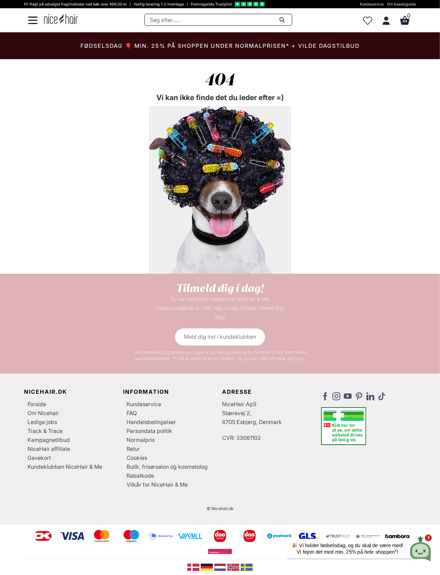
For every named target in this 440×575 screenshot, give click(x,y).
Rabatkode (140, 475)
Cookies (136, 457)
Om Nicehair (43, 413)
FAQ (131, 413)
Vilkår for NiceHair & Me (157, 484)
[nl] (221, 566)
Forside (37, 404)
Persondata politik (149, 430)
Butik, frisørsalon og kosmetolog (167, 466)
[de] (207, 566)
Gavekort (39, 457)
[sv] (247, 566)
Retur (133, 448)
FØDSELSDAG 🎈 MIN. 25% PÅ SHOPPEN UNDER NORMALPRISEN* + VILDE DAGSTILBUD (220, 45)
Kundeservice (372, 4)
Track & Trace (45, 430)
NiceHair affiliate (49, 448)
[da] (194, 566)
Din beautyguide (401, 4)
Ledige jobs (42, 422)
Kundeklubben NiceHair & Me (65, 466)
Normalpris (140, 439)
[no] (234, 566)
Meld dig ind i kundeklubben (220, 336)
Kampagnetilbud (49, 439)
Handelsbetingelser (151, 422)
